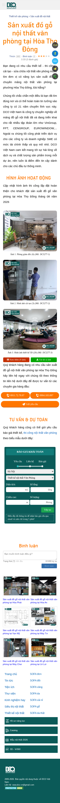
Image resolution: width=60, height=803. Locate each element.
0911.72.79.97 (17, 395)
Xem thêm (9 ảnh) (17, 360)
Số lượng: (41, 500)
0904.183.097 (46, 395)
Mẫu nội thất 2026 (19, 739)
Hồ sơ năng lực (17, 721)
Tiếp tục (47, 510)
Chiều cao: (17, 500)
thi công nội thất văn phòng (40, 432)
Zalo (55, 61)
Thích (12, 56)
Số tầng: (41, 487)
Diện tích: (17, 487)
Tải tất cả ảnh (44, 360)
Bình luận (27, 56)
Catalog (14, 730)
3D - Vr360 (15, 749)
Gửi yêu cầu (31, 404)
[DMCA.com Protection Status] (14, 788)
